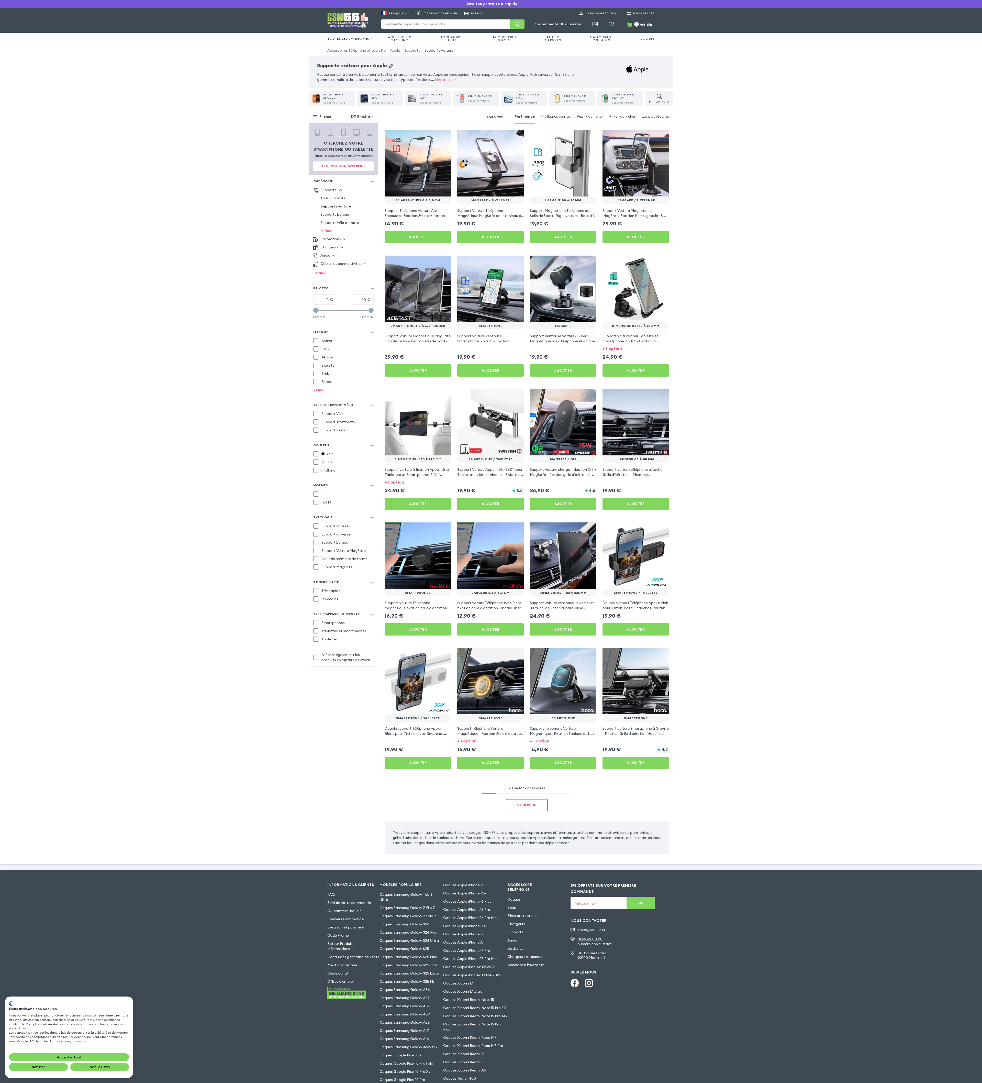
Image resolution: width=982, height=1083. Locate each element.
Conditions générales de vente (353, 957)
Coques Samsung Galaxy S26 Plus (408, 932)
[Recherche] (517, 24)
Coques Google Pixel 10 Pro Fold (406, 1063)
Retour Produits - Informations (342, 946)
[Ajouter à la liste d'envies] (444, 137)
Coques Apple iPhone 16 (463, 885)
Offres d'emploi (340, 981)
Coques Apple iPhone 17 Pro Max (470, 958)
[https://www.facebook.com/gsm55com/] (575, 983)
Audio (512, 940)
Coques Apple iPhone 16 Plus (467, 901)
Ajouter (418, 237)
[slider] (315, 310)
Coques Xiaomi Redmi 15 (463, 1054)
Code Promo (338, 935)
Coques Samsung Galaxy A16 (404, 1038)
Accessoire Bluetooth (525, 964)
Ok (640, 903)
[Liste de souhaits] (611, 24)
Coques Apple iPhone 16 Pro (466, 909)
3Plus (325, 230)
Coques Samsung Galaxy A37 (405, 1014)
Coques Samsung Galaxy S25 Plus (408, 957)
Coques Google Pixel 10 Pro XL (405, 1071)
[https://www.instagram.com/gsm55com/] (589, 983)
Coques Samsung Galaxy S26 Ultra (409, 940)
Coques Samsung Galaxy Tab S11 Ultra (407, 897)
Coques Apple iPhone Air (464, 942)
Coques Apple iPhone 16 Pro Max (470, 917)
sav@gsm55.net (591, 930)
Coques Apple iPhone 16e (464, 893)
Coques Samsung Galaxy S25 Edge (409, 973)
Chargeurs (516, 924)
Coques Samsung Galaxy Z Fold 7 (408, 916)
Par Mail (477, 13)
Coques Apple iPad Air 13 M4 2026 (472, 975)
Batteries (515, 948)
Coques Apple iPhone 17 (463, 934)
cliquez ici (79, 1041)
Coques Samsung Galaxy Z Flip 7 (407, 907)
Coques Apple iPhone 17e (464, 926)
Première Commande (345, 919)
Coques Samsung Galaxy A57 (405, 998)
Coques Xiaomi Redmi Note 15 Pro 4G (475, 1016)
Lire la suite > (445, 80)
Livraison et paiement (346, 927)
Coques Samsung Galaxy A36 (405, 1006)
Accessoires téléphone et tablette (356, 50)
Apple (395, 50)
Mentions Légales (342, 965)
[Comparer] (434, 137)
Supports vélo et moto (339, 222)
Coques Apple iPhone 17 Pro (466, 950)
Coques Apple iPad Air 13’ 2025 (469, 967)
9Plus (318, 390)
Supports (412, 50)
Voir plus (527, 805)
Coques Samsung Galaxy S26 (404, 924)
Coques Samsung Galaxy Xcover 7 (409, 1047)
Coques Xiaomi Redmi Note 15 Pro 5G (474, 1007)
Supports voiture (439, 50)
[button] (635, 348)
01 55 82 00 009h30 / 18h (440, 13)
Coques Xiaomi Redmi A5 (464, 1070)
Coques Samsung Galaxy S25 (404, 948)
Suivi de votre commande (349, 902)
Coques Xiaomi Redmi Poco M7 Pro (473, 1045)
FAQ (331, 894)
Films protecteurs (522, 915)
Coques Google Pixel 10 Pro (402, 1079)
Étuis (511, 907)
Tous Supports (332, 198)
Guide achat (338, 973)
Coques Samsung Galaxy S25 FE (407, 981)
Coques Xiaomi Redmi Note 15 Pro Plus (472, 1027)
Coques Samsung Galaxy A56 (405, 989)
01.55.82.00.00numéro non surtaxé (595, 941)
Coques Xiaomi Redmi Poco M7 (470, 1037)
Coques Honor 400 (459, 1078)
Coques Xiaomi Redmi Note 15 (468, 999)
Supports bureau (334, 214)
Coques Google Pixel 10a (400, 1055)
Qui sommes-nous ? (344, 911)
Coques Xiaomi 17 (458, 983)
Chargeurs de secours (525, 956)
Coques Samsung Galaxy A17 (404, 1030)
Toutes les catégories (348, 38)
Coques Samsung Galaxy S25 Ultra (409, 965)
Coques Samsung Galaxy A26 (405, 1022)
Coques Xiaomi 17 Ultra (463, 991)
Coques (514, 899)
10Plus (319, 273)
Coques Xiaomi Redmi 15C (465, 1062)
